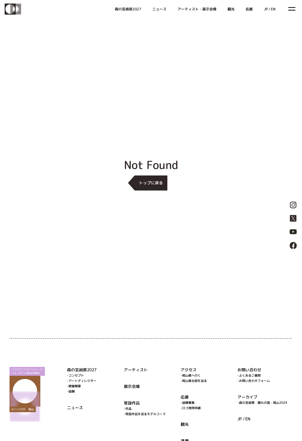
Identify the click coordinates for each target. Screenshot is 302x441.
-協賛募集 (188, 403)
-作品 (128, 408)
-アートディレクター (81, 381)
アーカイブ (247, 397)
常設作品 (132, 403)
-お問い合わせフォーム (253, 381)
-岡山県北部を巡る (194, 381)
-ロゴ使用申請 (191, 408)
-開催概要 (74, 386)
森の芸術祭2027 (128, 9)
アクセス (189, 370)
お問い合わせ (249, 370)
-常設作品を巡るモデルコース (145, 414)
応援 (249, 9)
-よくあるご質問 (249, 375)
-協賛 (71, 391)
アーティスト (136, 370)
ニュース (159, 9)
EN (273, 9)
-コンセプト (75, 375)
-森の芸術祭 (262, 403)
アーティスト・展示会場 (197, 9)
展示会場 (132, 386)
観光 (231, 9)
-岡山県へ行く (191, 375)
